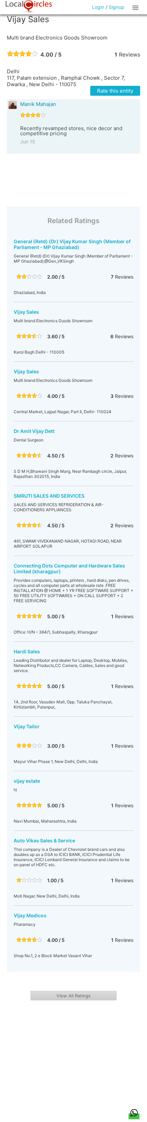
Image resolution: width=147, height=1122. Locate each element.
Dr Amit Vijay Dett (34, 431)
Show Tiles (136, 7)
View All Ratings (73, 995)
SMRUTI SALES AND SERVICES (49, 496)
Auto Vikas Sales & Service (44, 840)
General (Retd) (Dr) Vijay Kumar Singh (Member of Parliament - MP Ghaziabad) (72, 244)
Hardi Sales (27, 651)
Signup (116, 7)
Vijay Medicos (30, 915)
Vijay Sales (26, 312)
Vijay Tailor (27, 726)
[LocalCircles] (28, 6)
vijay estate (27, 781)
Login (98, 7)
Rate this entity (115, 91)
